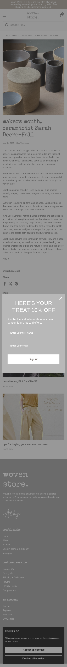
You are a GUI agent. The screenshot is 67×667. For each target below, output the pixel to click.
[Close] (61, 298)
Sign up (33, 359)
